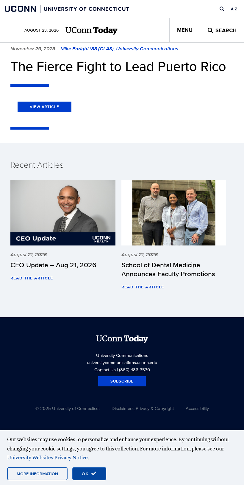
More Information (37, 474)
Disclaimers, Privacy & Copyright (143, 408)
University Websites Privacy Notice (47, 457)
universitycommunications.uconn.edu (122, 362)
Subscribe (122, 381)
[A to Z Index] (234, 9)
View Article (44, 107)
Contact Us (105, 369)
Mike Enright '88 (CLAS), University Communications (119, 48)
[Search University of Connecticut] (222, 9)
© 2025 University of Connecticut (67, 408)
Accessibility (197, 408)
